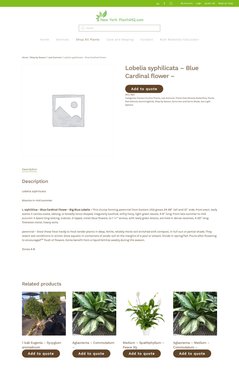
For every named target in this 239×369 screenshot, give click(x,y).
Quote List (210, 3)
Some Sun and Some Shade (186, 101)
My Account (187, 3)
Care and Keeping (120, 39)
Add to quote (144, 89)
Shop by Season (38, 57)
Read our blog (225, 3)
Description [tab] (29, 169)
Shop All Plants (88, 39)
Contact (147, 39)
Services (62, 39)
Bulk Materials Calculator (179, 39)
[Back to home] (119, 16)
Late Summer (55, 57)
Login (198, 3)
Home (44, 39)
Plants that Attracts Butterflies (191, 98)
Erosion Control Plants (148, 98)
